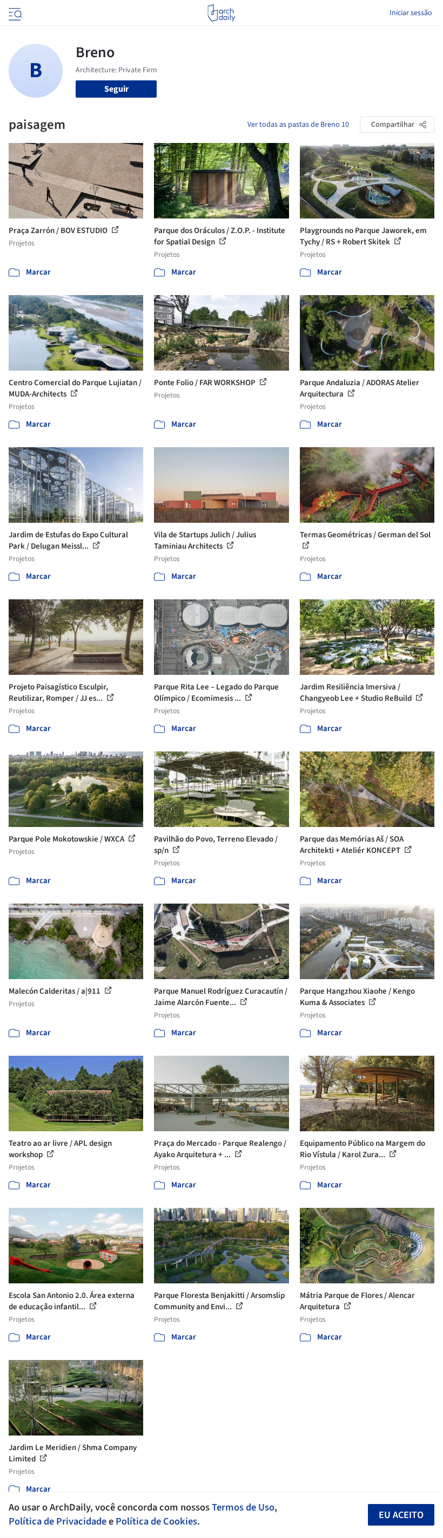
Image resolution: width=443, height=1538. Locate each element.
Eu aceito (401, 1515)
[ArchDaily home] (221, 13)
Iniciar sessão (411, 13)
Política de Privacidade (57, 1521)
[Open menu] (14, 12)
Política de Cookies (156, 1521)
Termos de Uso (243, 1507)
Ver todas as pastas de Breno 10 (298, 124)
